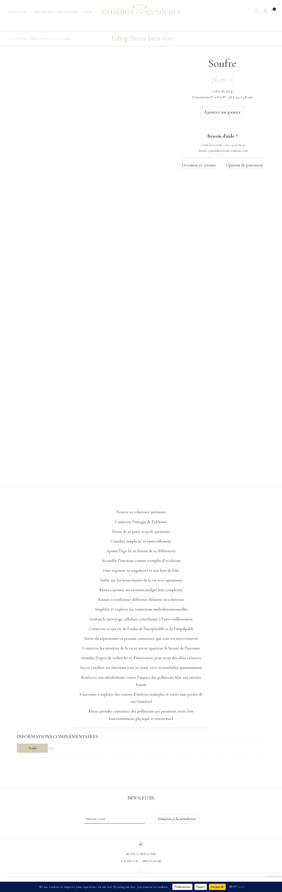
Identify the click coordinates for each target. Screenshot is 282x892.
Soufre (67, 38)
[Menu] (18, 11)
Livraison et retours (199, 165)
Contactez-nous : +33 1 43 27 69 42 (223, 145)
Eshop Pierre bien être (46, 38)
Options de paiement (244, 165)
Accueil (13, 38)
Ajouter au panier (222, 112)
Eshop (24, 38)
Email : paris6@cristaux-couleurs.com (223, 151)
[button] (141, 502)
